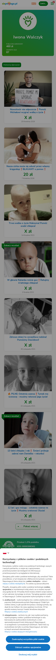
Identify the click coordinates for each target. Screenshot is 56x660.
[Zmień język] (6, 553)
